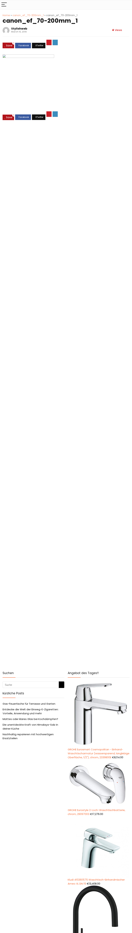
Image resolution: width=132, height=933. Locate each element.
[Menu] (4, 4)
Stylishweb (19, 29)
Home (6, 15)
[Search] (127, 4)
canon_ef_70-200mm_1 (28, 15)
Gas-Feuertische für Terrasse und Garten (29, 704)
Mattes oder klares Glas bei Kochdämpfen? (30, 719)
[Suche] (61, 684)
